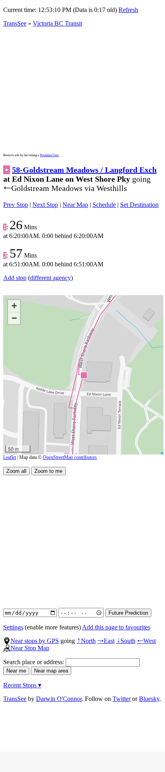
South (125, 640)
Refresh (128, 9)
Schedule (104, 204)
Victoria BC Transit (57, 23)
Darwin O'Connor (59, 698)
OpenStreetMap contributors (70, 457)
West (146, 640)
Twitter (122, 698)
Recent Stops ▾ (22, 685)
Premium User (49, 155)
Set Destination (139, 204)
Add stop (14, 277)
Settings (13, 627)
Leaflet (9, 457)
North (86, 640)
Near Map (75, 204)
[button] (83, 375)
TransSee (14, 23)
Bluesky (149, 698)
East (106, 640)
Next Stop (45, 204)
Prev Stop (15, 204)
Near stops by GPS (34, 640)
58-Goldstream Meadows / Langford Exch (84, 169)
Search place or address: (34, 662)
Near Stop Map (29, 648)
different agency (50, 277)
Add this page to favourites (116, 627)
